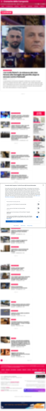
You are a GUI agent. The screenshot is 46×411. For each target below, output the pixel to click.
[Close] (44, 185)
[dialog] (23, 205)
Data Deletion (16, 225)
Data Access (23, 225)
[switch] (37, 204)
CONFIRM (14, 221)
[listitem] (23, 201)
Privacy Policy (29, 225)
